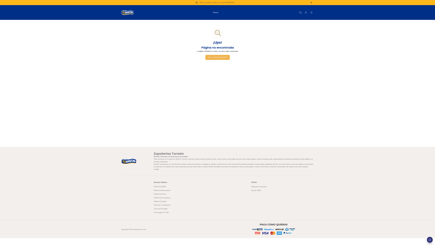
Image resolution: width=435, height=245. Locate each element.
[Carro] (311, 12)
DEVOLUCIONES (160, 187)
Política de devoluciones (162, 190)
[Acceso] (305, 12)
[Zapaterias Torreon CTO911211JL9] (127, 12)
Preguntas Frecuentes (259, 187)
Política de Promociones (162, 198)
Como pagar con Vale (161, 212)
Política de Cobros (160, 201)
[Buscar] (300, 12)
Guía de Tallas (256, 190)
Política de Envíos (160, 194)
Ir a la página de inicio (217, 57)
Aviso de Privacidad (160, 209)
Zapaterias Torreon (140, 229)
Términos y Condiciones (162, 205)
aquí (219, 51)
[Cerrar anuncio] (311, 2)
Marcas (215, 12)
